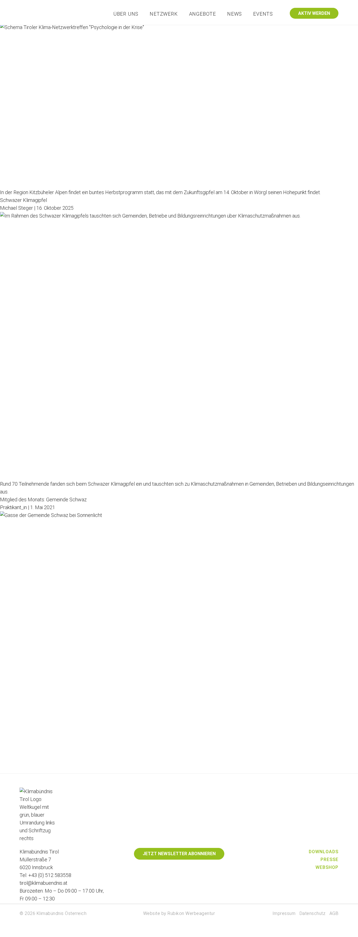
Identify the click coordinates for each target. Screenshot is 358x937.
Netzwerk (164, 14)
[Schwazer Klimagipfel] (179, 346)
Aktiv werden (314, 13)
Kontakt (296, 30)
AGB (334, 913)
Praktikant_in (13, 507)
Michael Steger (16, 208)
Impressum (284, 913)
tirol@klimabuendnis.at (43, 883)
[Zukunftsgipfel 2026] (179, 106)
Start (130, 30)
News (234, 14)
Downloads (323, 851)
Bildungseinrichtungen (257, 30)
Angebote (202, 14)
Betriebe (218, 30)
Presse (329, 859)
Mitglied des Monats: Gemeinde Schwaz (43, 499)
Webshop (326, 867)
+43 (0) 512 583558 (49, 875)
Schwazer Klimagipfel (23, 200)
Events (263, 14)
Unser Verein (156, 30)
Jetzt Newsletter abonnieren (179, 853)
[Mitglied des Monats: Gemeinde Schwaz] (179, 642)
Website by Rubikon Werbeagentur (179, 913)
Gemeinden (189, 30)
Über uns (125, 14)
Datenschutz (313, 913)
